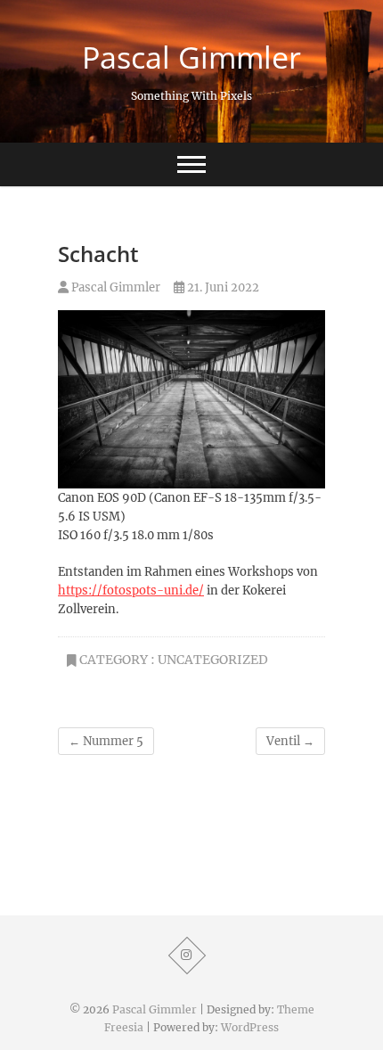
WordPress (250, 1027)
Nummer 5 (106, 741)
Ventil (290, 741)
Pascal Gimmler (191, 57)
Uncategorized (213, 660)
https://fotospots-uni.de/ (131, 590)
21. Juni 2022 (221, 287)
